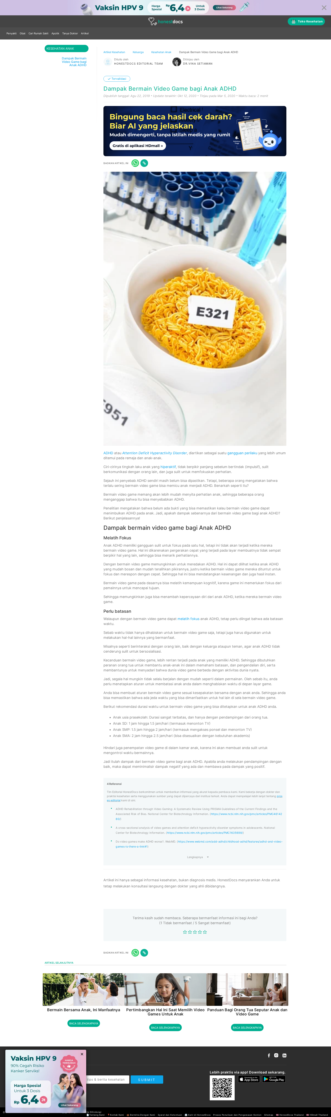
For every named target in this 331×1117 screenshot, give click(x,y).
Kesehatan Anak (161, 52)
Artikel (85, 33)
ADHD (108, 453)
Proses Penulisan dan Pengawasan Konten (237, 1115)
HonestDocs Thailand (291, 1115)
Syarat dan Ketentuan (170, 1115)
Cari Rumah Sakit (38, 33)
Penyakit (12, 33)
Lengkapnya (195, 857)
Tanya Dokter (70, 33)
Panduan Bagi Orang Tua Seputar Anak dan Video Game (247, 1012)
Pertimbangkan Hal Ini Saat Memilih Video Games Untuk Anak (165, 1012)
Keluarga (138, 52)
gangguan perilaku (242, 453)
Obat (22, 33)
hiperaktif (168, 467)
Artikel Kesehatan (114, 52)
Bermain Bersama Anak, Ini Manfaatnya (83, 1010)
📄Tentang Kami (95, 1115)
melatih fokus (188, 619)
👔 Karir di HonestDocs (198, 1115)
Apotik (55, 33)
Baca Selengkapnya (83, 1023)
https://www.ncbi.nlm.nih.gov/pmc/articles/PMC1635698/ (205, 832)
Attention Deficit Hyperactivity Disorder (154, 453)
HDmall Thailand (319, 1115)
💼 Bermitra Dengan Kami (141, 1115)
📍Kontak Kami (115, 1115)
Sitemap (268, 1115)
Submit (147, 1080)
